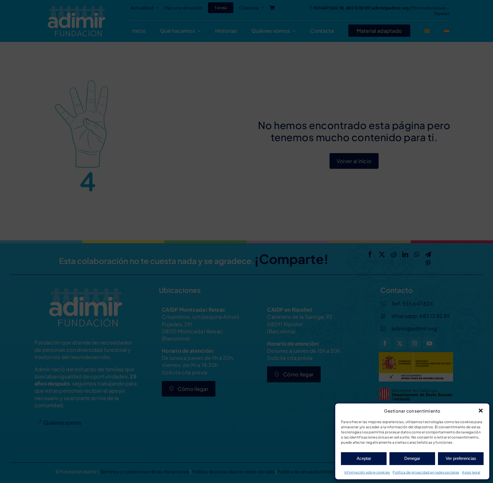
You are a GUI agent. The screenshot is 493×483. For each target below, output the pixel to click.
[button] (481, 410)
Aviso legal (471, 472)
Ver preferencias (461, 458)
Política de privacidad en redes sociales (426, 472)
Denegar (412, 458)
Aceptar (364, 458)
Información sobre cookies (367, 472)
